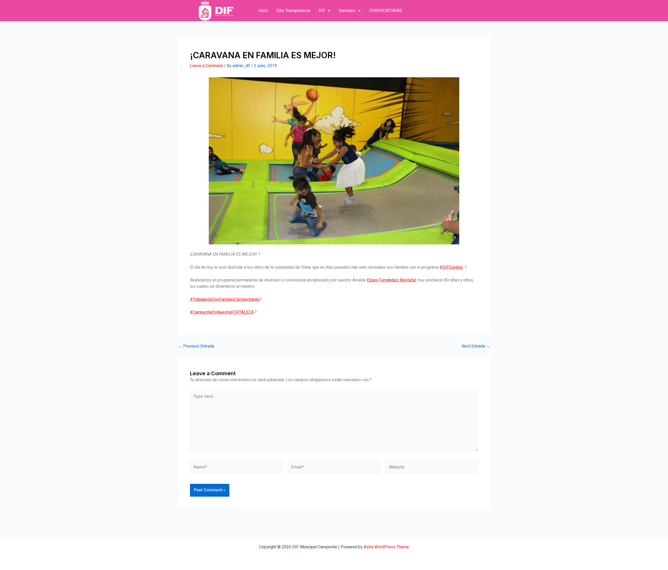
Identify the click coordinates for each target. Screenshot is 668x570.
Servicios (347, 11)
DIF (322, 11)
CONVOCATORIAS (385, 11)
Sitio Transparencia (293, 11)
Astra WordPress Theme (386, 547)
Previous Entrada (196, 346)
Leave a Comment (206, 66)
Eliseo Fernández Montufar (391, 280)
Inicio (263, 11)
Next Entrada (476, 346)
